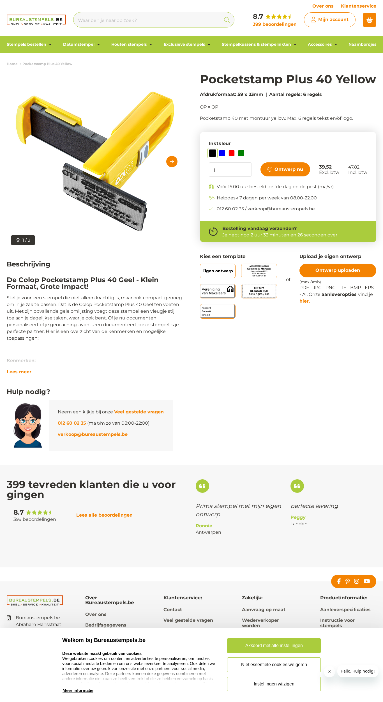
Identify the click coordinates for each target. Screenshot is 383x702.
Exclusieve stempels (185, 44)
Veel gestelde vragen (139, 412)
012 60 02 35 (72, 423)
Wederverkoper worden (260, 623)
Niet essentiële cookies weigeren (274, 664)
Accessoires (320, 44)
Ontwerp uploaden (337, 270)
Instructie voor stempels (337, 623)
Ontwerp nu (288, 169)
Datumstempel (79, 44)
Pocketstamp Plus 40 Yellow (47, 64)
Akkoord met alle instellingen (274, 645)
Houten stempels (129, 44)
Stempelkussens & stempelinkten (257, 44)
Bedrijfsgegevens (105, 625)
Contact (172, 609)
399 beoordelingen (275, 24)
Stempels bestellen (27, 44)
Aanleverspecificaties (345, 609)
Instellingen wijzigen (274, 684)
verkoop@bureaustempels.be (93, 434)
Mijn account (333, 19)
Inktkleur (220, 143)
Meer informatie (78, 690)
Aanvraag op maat (263, 609)
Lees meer (19, 371)
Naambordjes (362, 44)
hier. (304, 301)
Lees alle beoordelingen (104, 515)
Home (12, 64)
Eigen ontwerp (217, 270)
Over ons (323, 6)
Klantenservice (358, 6)
